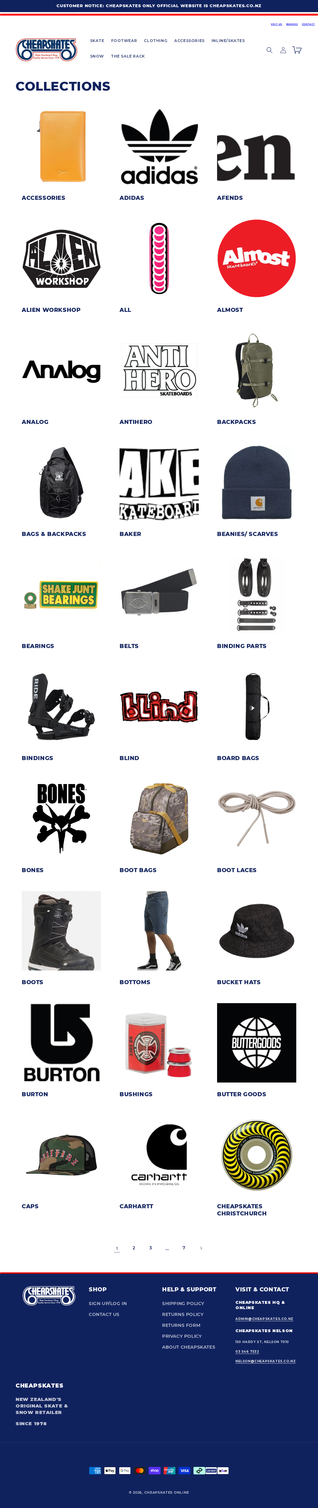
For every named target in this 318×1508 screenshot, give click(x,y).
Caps (30, 1206)
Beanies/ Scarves (247, 533)
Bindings (37, 757)
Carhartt (136, 1206)
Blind (129, 757)
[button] (96, 41)
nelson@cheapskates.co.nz (265, 1361)
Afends (230, 197)
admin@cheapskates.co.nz (264, 1319)
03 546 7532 (247, 1352)
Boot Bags (138, 870)
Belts (129, 645)
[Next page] (201, 1248)
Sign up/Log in (108, 1303)
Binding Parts (242, 645)
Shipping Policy (183, 1303)
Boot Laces (237, 870)
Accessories (44, 197)
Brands (292, 24)
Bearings (38, 645)
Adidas (132, 197)
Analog (35, 421)
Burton (35, 1094)
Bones (33, 870)
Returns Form (181, 1325)
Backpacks (236, 421)
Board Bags (238, 757)
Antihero (136, 421)
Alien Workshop (51, 309)
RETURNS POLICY (182, 1314)
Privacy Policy (182, 1336)
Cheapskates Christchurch (242, 1210)
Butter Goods (241, 1094)
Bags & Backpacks (54, 533)
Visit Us (276, 24)
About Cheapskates (188, 1347)
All (125, 309)
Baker (130, 533)
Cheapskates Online (166, 1492)
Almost (230, 309)
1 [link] (117, 1248)
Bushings (136, 1094)
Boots (32, 982)
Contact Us (104, 1314)
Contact (308, 24)
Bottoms (135, 982)
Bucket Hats (239, 982)
